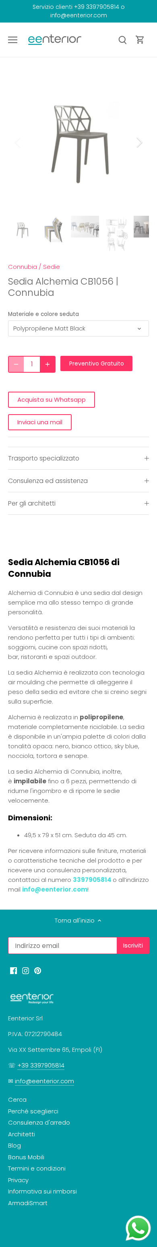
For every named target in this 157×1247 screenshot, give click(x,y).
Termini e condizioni (37, 1168)
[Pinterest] (37, 970)
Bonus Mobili (26, 1157)
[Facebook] (13, 970)
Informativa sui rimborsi (42, 1191)
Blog (14, 1145)
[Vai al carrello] (140, 40)
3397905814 (92, 879)
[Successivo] (139, 142)
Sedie (51, 266)
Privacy (18, 1180)
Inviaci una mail (39, 422)
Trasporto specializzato (43, 458)
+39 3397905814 (40, 1065)
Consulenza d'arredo (39, 1122)
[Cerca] (122, 40)
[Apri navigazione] (12, 40)
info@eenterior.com (54, 889)
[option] (78, 142)
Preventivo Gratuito (96, 363)
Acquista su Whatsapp (51, 399)
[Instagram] (25, 970)
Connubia (22, 266)
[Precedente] (18, 142)
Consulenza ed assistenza (48, 480)
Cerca (17, 1099)
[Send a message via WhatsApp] (138, 1228)
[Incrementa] (47, 364)
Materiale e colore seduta (43, 314)
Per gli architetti (32, 503)
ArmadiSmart (28, 1203)
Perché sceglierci (33, 1111)
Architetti (21, 1134)
